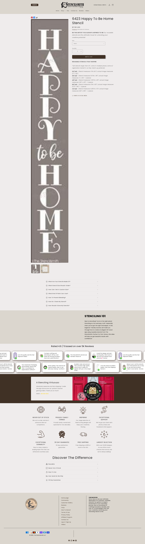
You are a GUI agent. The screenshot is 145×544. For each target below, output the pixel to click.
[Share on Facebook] (34, 18)
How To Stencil (66, 510)
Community (65, 500)
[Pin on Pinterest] (32, 18)
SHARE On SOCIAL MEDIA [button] (80, 95)
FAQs (62, 507)
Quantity (74, 48)
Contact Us (64, 520)
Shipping (74, 29)
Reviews (63, 505)
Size (73, 40)
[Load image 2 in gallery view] (45, 269)
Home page (65, 498)
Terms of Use (65, 512)
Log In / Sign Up (66, 522)
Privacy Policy (65, 515)
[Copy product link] (37, 18)
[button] (34, 5)
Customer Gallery (67, 503)
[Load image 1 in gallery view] (35, 269)
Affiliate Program (66, 517)
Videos (63, 524)
